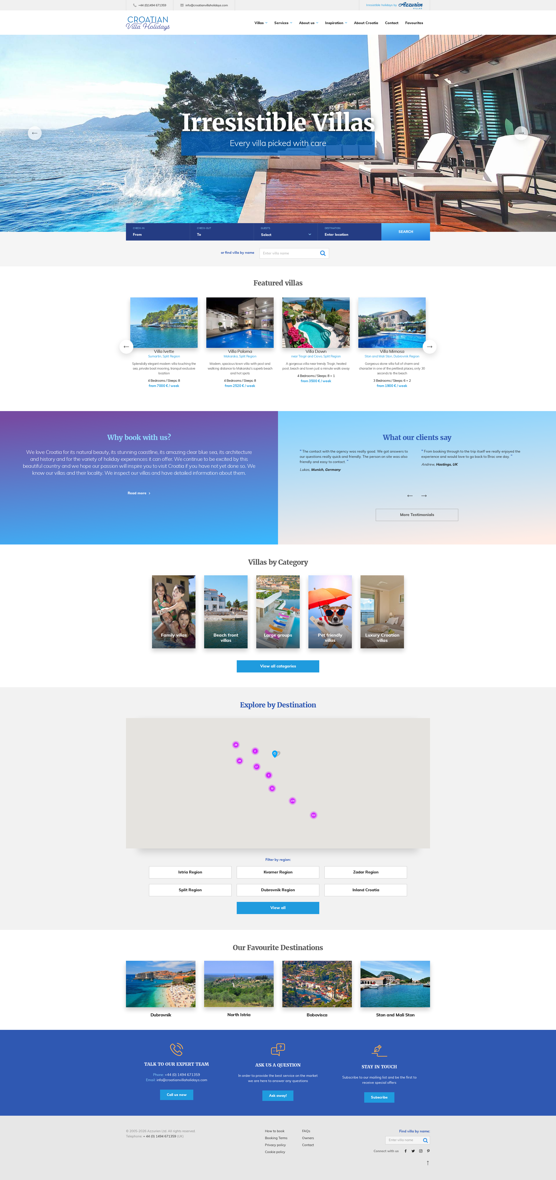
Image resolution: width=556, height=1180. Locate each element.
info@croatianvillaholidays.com (182, 1080)
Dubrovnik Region (278, 890)
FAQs (306, 1131)
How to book (275, 1131)
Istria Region (190, 872)
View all (278, 908)
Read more (137, 493)
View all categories (278, 666)
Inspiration (334, 23)
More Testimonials (417, 515)
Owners (308, 1138)
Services (281, 23)
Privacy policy (275, 1145)
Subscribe (379, 1097)
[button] (276, 754)
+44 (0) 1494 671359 (182, 1075)
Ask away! (278, 1095)
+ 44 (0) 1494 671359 (159, 1136)
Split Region (190, 890)
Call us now (177, 1095)
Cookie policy (275, 1152)
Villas (259, 23)
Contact (391, 23)
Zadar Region (366, 872)
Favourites (414, 23)
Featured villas (278, 282)
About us (306, 23)
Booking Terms (276, 1138)
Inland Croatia (365, 890)
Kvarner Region (278, 872)
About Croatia (366, 23)
